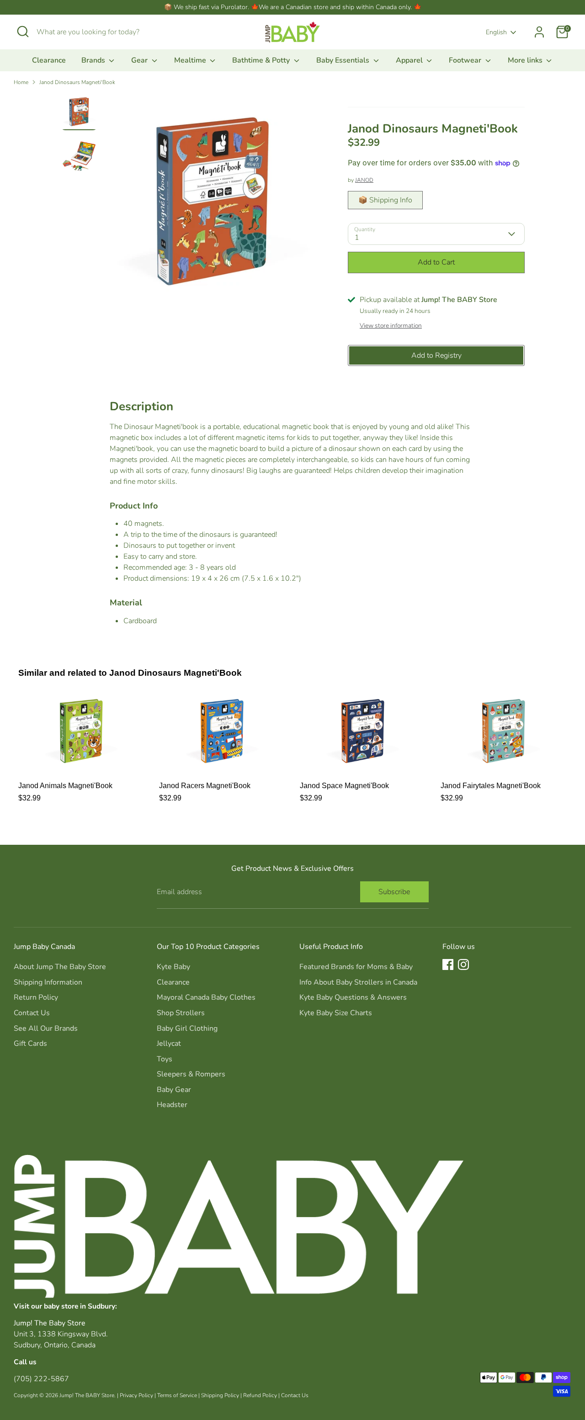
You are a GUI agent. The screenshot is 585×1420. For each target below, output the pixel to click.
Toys (164, 1059)
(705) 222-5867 (41, 1379)
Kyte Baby (173, 967)
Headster (172, 1105)
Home (21, 82)
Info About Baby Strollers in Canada (358, 982)
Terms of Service (177, 1395)
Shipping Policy (220, 1395)
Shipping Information (48, 982)
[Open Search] (23, 31)
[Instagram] (463, 964)
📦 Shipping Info (385, 200)
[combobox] (105, 32)
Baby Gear (174, 1090)
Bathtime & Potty (262, 60)
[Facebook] (447, 964)
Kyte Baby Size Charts (335, 1013)
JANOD (364, 180)
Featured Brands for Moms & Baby (356, 967)
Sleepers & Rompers (191, 1074)
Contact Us (32, 1013)
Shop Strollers (181, 1013)
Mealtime (191, 60)
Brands (94, 60)
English (496, 32)
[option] (213, 204)
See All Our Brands (46, 1028)
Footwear (466, 60)
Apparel (410, 60)
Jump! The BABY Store (86, 1395)
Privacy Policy (136, 1395)
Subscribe (394, 892)
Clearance (49, 60)
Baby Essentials (343, 60)
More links (526, 60)
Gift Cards (30, 1044)
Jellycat (169, 1044)
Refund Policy (260, 1395)
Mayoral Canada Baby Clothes (206, 997)
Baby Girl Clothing (187, 1028)
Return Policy (36, 997)
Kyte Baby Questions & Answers (353, 997)
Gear (140, 60)
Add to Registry (436, 355)
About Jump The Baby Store (60, 967)
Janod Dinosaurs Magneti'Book (77, 82)
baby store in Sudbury (79, 1306)
